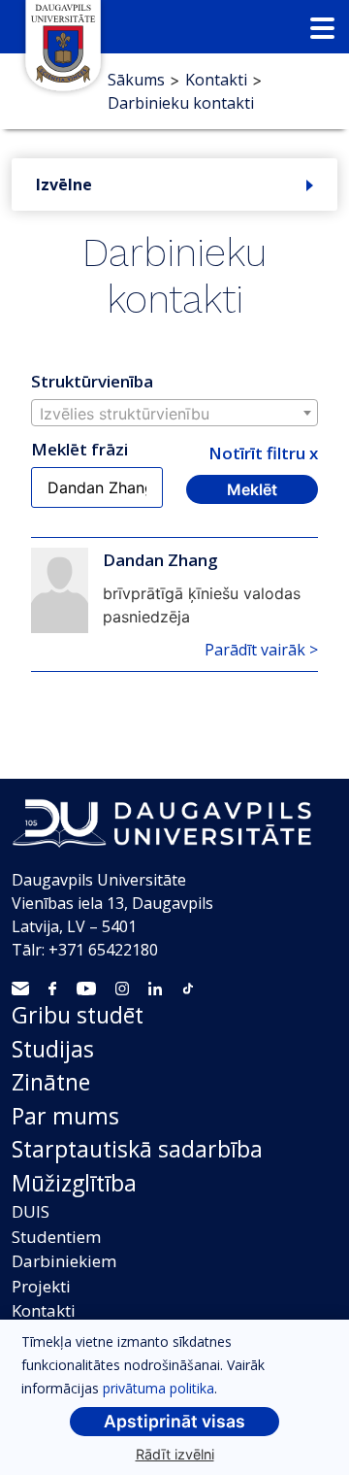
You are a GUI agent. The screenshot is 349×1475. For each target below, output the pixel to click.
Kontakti (216, 79)
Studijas (53, 1048)
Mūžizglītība (74, 1182)
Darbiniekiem (64, 1261)
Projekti (41, 1286)
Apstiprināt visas (174, 1421)
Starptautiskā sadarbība (137, 1148)
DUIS (30, 1211)
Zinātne (51, 1081)
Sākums (136, 79)
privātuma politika (158, 1388)
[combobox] (174, 412)
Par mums (65, 1115)
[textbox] (174, 413)
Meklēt (252, 489)
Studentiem (56, 1236)
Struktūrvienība (92, 381)
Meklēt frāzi (79, 449)
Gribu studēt (77, 1014)
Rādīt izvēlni (175, 1454)
